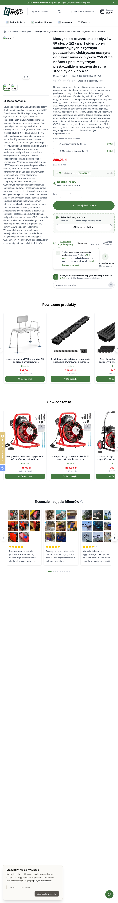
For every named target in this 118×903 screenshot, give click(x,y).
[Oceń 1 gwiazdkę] (55, 81)
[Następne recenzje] (114, 537)
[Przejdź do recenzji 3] (55, 571)
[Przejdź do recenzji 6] (62, 571)
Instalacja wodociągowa (20, 31)
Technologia (16, 22)
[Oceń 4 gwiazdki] (69, 81)
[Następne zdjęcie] (43, 59)
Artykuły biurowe (43, 22)
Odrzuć (12, 887)
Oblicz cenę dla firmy (84, 227)
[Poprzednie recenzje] (3, 537)
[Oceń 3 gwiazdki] (64, 81)
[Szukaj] (59, 11)
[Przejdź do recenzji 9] (69, 571)
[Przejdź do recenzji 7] (64, 571)
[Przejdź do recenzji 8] (67, 571)
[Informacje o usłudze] (85, 144)
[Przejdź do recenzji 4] (57, 571)
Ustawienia (26, 887)
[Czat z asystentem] (109, 894)
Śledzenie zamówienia (83, 11)
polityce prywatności (42, 880)
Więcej (84, 22)
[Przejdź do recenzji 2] (53, 571)
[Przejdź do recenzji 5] (60, 571)
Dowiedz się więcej (70, 265)
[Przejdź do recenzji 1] (50, 571)
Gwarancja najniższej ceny (65, 243)
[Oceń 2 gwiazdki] (60, 81)
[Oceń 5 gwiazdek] (74, 81)
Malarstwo (67, 22)
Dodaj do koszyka (86, 205)
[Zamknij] (96, 251)
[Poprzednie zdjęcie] (9, 59)
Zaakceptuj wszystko (46, 894)
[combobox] (45, 11)
